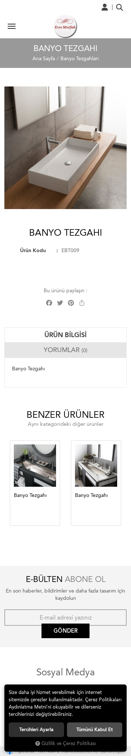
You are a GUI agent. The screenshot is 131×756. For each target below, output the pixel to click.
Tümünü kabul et (94, 729)
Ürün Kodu (33, 250)
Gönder (65, 631)
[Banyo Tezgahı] (65, 147)
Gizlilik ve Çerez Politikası (68, 743)
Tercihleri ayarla (36, 729)
